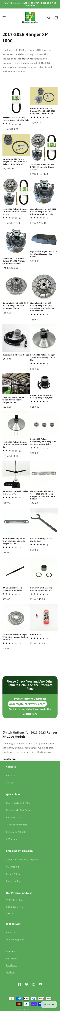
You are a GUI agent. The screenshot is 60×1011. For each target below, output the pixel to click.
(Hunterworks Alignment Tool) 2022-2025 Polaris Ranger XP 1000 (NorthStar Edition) (43, 495)
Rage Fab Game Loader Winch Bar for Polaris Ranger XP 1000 (13, 400)
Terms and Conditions (17, 824)
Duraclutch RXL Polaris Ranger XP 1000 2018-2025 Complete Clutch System (43, 111)
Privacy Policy (13, 817)
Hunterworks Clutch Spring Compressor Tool (15, 492)
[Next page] (38, 662)
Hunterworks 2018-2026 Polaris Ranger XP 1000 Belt (15, 118)
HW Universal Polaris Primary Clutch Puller (12, 589)
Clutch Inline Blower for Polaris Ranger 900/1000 (42, 396)
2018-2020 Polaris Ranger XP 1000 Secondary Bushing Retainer (15, 637)
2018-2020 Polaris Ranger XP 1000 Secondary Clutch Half (42, 357)
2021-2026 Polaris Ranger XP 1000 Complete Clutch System (42, 167)
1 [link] (21, 662)
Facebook (11, 965)
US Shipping (12, 866)
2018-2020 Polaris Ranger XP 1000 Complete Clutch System (14, 212)
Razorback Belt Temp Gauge (15, 355)
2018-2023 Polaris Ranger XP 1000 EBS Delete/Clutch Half (15, 444)
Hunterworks (26, 1010)
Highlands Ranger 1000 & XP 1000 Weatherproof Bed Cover (43, 254)
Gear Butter (35, 634)
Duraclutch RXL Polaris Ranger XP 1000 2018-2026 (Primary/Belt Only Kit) (15, 161)
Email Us (10, 775)
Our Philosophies (15, 939)
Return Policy (13, 873)
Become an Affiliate (16, 831)
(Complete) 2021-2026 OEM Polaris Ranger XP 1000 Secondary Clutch (15, 305)
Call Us (9, 782)
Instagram (11, 958)
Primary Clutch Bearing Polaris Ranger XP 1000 (41, 589)
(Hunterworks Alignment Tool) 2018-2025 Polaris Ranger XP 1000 (14, 541)
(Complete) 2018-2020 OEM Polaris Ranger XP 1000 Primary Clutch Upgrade (43, 212)
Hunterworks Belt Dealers (19, 810)
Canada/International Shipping (22, 859)
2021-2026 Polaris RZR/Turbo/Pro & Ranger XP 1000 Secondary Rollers (43, 441)
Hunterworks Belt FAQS (18, 802)
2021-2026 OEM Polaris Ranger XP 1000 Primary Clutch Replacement (13, 261)
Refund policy (13, 881)
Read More (9, 759)
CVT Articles (12, 839)
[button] (4, 17)
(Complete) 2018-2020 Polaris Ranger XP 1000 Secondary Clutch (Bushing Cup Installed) (43, 307)
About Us (10, 932)
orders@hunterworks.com (27, 704)
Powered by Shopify (37, 1010)
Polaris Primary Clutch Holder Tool (41, 539)
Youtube (10, 972)
